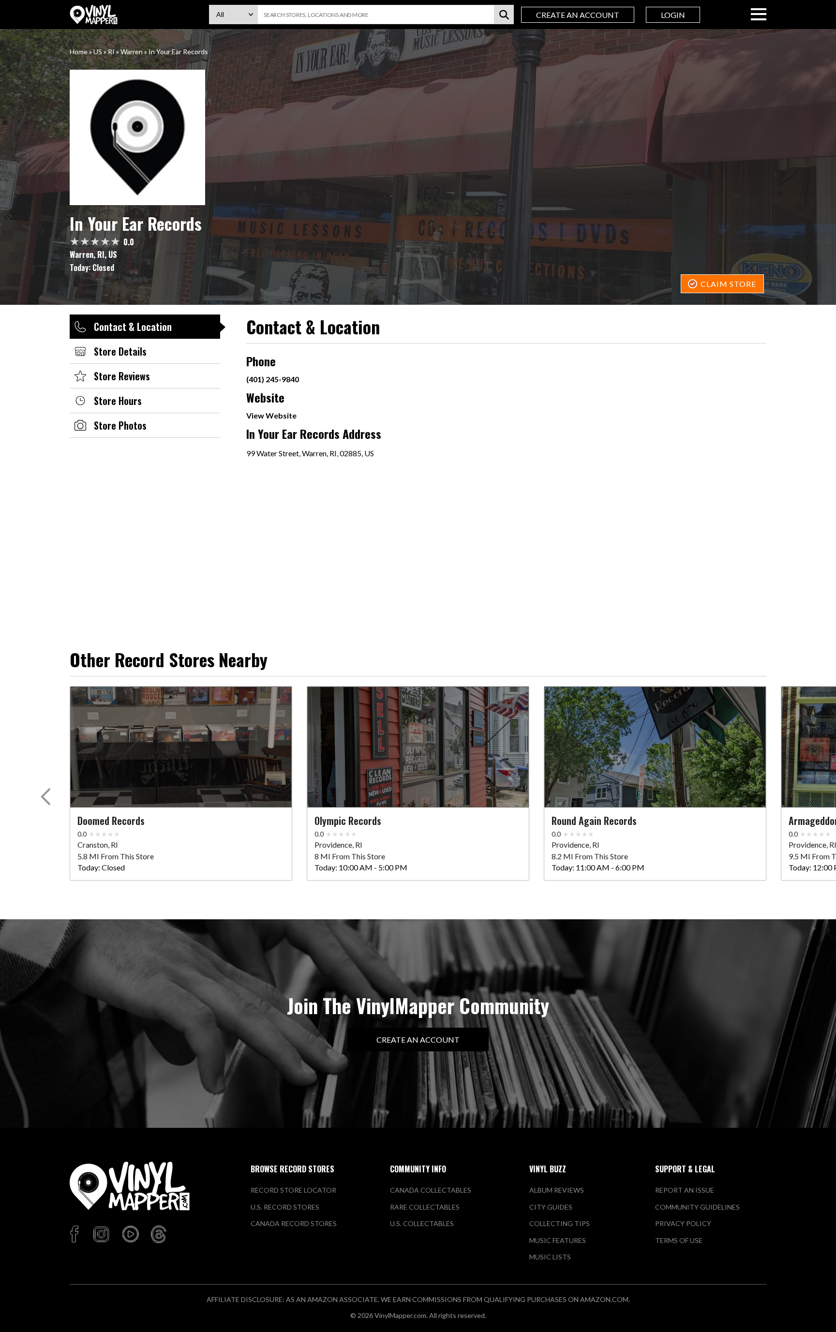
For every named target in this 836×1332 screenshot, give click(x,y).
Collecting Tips (559, 1223)
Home (79, 51)
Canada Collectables (430, 1190)
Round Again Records (594, 820)
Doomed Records (111, 820)
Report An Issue (684, 1190)
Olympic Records (347, 820)
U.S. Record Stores (285, 1207)
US (97, 51)
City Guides (550, 1207)
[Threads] (158, 1234)
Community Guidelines (697, 1207)
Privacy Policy (683, 1223)
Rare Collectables (425, 1207)
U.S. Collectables (422, 1223)
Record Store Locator (293, 1190)
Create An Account (577, 14)
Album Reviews (556, 1190)
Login (673, 14)
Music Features (557, 1240)
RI (111, 51)
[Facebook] (76, 1234)
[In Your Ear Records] (418, 137)
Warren (131, 51)
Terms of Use (678, 1240)
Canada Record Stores (294, 1223)
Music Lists (550, 1257)
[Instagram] (101, 1234)
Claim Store (728, 283)
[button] (47, 798)
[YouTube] (130, 1234)
